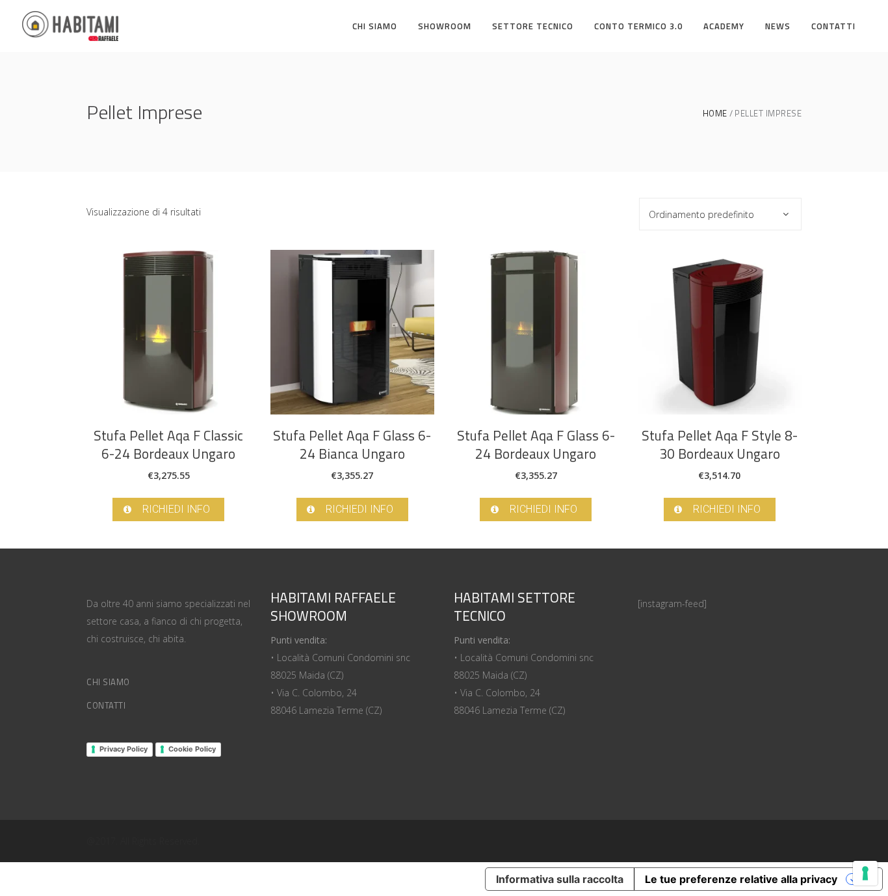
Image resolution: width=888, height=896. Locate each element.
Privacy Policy (123, 748)
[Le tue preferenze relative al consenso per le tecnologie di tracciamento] (865, 873)
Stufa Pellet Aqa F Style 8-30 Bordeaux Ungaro (720, 444)
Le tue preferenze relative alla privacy (741, 879)
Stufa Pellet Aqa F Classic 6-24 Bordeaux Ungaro (168, 444)
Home (715, 113)
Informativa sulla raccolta (559, 879)
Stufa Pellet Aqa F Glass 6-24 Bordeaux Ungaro (536, 444)
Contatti (105, 705)
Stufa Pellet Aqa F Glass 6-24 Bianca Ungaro (352, 444)
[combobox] (720, 214)
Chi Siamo (108, 681)
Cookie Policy (192, 748)
